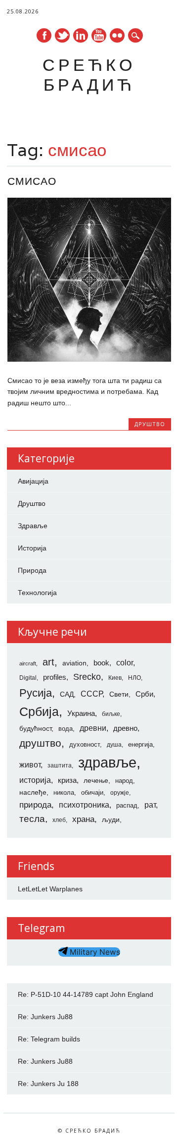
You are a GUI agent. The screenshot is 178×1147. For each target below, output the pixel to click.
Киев (115, 677)
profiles (54, 677)
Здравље (32, 526)
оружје (119, 792)
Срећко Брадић (89, 75)
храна (83, 819)
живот (30, 764)
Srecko (87, 677)
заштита (59, 765)
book (101, 663)
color (124, 662)
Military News (94, 952)
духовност (84, 744)
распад (126, 805)
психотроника (84, 804)
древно (125, 728)
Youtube (98, 35)
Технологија (37, 593)
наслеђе (32, 792)
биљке (111, 713)
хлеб (59, 820)
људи (111, 819)
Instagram (117, 35)
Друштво (149, 424)
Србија (39, 711)
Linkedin (80, 35)
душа (114, 744)
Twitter (62, 35)
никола (63, 792)
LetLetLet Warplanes (50, 889)
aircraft (27, 663)
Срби (144, 694)
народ (124, 780)
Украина (81, 713)
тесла (32, 819)
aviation (74, 663)
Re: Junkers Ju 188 (48, 1084)
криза (67, 780)
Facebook (44, 35)
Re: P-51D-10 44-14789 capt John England (85, 994)
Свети (119, 694)
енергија (140, 744)
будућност (35, 728)
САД (67, 694)
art (48, 661)
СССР (91, 693)
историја (35, 780)
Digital (28, 677)
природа (35, 805)
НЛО (134, 677)
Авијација (33, 481)
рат (150, 804)
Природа (32, 570)
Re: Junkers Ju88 (45, 1017)
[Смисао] (89, 359)
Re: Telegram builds (49, 1039)
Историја (32, 548)
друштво (40, 743)
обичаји (92, 792)
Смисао (31, 181)
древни (93, 727)
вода (65, 728)
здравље (107, 762)
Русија (35, 693)
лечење (96, 780)
